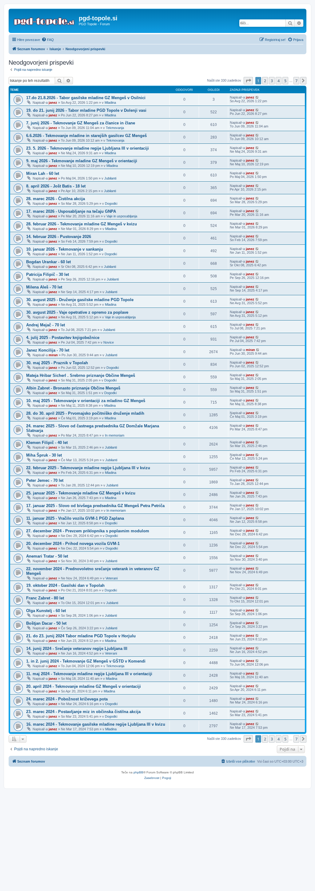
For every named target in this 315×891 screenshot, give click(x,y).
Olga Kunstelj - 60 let (46, 610)
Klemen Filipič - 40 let (47, 442)
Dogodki (111, 203)
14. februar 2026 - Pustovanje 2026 (58, 236)
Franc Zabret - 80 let (45, 598)
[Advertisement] (157, 835)
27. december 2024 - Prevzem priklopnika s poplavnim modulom (87, 531)
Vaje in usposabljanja (121, 216)
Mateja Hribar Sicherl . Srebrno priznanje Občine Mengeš (80, 375)
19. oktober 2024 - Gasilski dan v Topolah (65, 585)
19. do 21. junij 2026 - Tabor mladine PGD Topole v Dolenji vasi (86, 110)
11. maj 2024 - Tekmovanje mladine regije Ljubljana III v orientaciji (89, 673)
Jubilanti (110, 178)
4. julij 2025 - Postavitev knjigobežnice (62, 337)
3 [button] (272, 80)
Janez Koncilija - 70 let (47, 350)
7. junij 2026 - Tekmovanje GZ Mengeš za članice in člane (80, 123)
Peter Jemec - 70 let (44, 480)
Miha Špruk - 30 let (44, 455)
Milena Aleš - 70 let (44, 287)
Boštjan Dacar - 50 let (46, 623)
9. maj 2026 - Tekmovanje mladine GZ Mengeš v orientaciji (81, 161)
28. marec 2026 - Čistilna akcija (55, 198)
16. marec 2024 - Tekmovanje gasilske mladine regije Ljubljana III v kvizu (95, 724)
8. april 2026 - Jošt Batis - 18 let (56, 186)
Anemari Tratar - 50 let (47, 556)
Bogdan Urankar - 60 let (48, 262)
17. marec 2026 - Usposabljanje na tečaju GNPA (71, 211)
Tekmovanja (115, 128)
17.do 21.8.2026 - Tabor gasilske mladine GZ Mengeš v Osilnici (86, 97)
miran (53, 355)
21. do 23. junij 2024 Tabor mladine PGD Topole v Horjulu (81, 636)
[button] (248, 80)
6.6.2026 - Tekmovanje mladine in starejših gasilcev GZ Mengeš (86, 135)
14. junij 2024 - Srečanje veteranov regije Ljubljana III (76, 648)
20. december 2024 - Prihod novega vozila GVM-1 (73, 543)
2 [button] (265, 80)
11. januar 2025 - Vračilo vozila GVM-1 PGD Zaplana (75, 518)
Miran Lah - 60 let (42, 173)
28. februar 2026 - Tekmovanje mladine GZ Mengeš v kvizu (81, 224)
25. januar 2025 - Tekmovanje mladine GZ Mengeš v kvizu (80, 493)
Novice (108, 342)
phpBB (138, 772)
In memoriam (114, 435)
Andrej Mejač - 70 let (45, 325)
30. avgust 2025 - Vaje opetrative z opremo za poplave (77, 312)
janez (53, 102)
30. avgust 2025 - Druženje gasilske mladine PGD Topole (80, 299)
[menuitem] (48, 39)
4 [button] (278, 80)
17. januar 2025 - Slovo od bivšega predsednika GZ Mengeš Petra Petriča (95, 505)
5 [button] (285, 80)
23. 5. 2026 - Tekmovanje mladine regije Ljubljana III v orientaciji (87, 148)
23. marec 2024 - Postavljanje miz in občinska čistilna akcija (83, 711)
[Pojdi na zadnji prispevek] (257, 97)
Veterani (112, 578)
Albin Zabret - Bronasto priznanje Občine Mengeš (73, 388)
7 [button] (296, 80)
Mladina (110, 102)
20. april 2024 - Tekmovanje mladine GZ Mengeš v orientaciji (83, 686)
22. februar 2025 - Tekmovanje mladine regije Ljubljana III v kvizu (88, 468)
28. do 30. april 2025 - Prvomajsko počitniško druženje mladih (85, 413)
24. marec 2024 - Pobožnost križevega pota (67, 699)
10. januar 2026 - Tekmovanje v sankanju (64, 249)
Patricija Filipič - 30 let (47, 274)
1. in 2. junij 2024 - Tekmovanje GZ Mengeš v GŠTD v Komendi (86, 661)
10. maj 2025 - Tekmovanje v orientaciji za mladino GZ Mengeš (85, 400)
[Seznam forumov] (44, 20)
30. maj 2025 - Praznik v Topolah (57, 363)
